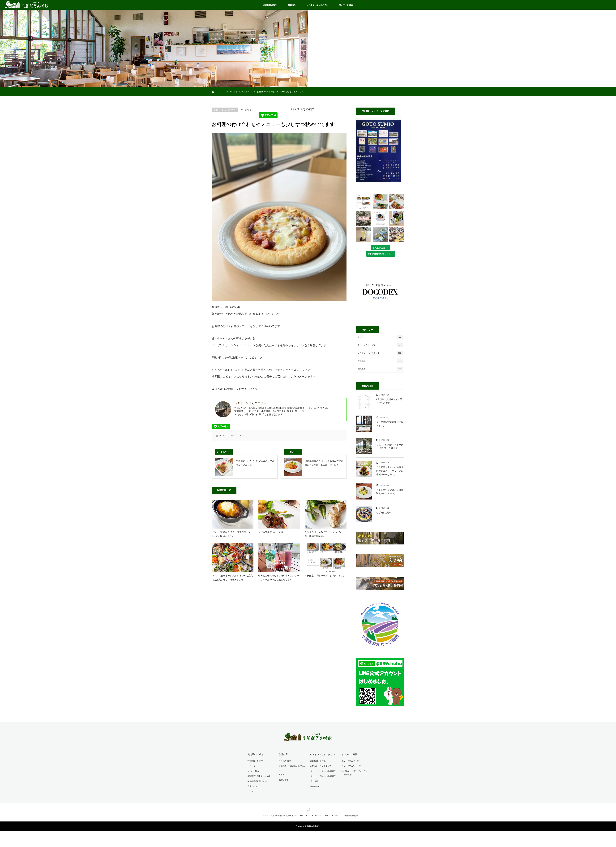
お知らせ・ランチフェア (320, 766)
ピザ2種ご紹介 (383, 512)
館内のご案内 (253, 771)
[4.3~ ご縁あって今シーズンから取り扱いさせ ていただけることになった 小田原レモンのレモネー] (363, 234)
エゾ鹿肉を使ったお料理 (270, 532)
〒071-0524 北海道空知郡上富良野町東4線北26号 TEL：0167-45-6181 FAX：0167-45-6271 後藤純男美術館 (308, 816)
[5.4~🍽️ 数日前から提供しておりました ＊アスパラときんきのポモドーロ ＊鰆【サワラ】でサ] (380, 201)
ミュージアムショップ (351, 766)
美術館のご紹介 (270, 5)
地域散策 (379, 369)
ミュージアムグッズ (379, 345)
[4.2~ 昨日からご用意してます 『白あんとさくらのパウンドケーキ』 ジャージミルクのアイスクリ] (380, 234)
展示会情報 (283, 780)
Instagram (314, 786)
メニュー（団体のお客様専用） (323, 776)
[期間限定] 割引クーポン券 (259, 776)
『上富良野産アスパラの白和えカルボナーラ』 (389, 492)
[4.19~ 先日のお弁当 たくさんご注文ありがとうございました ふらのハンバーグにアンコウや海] (396, 201)
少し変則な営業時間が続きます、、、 (389, 424)
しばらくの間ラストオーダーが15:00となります (389, 446)
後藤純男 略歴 (285, 761)
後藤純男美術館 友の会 (257, 781)
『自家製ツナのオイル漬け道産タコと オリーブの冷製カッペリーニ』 (389, 471)
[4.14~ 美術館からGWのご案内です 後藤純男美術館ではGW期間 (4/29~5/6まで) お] (363, 218)
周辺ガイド (252, 786)
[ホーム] (213, 88)
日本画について (285, 774)
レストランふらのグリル (317, 5)
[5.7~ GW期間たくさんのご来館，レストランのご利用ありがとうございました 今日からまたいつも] (363, 201)
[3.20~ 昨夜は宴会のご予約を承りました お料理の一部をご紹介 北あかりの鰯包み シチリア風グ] (396, 234)
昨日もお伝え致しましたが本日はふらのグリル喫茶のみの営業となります (278, 577)
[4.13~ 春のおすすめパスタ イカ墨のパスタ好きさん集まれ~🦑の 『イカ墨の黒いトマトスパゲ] (380, 218)
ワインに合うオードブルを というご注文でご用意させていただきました (232, 577)
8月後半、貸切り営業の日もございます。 (389, 401)
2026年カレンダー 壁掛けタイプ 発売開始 (354, 773)
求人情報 (314, 781)
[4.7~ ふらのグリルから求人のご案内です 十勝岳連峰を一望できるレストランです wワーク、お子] (396, 218)
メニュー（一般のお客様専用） (323, 771)
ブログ (250, 791)
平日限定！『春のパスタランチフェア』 (325, 575)
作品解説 (379, 361)
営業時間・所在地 (255, 761)
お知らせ (379, 337)
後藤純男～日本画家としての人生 (292, 768)
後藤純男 (292, 5)
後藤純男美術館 (314, 826)
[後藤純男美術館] (308, 739)
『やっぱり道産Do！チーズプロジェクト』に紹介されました (231, 534)
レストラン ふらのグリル (225, 110)
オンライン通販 (346, 5)
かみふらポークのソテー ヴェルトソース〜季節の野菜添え (324, 534)
